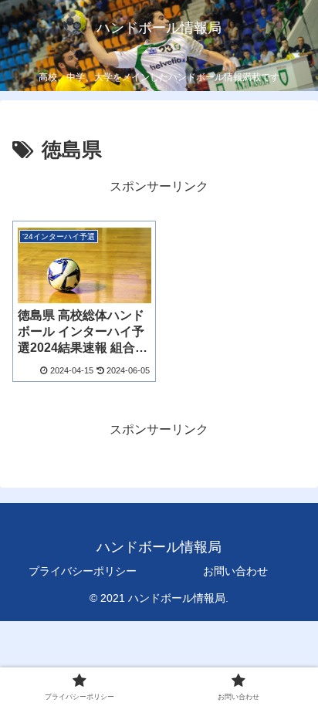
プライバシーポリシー (83, 571)
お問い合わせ (235, 571)
